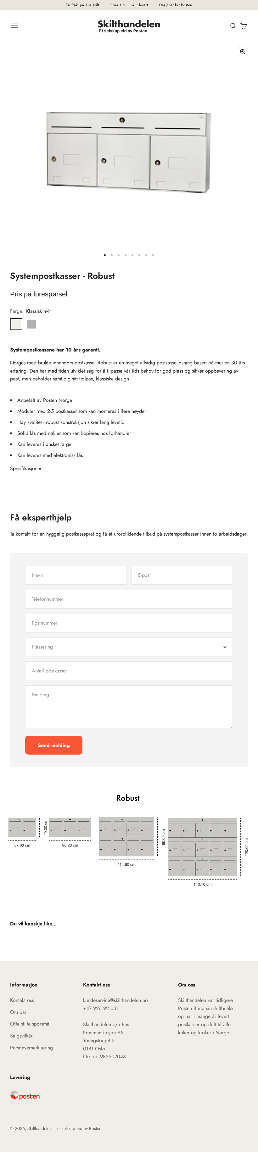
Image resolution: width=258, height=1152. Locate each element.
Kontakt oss (22, 1000)
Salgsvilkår (21, 1035)
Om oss (18, 1012)
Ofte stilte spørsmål (30, 1023)
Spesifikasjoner (26, 468)
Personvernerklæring (31, 1047)
